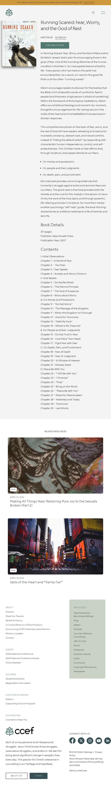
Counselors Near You (16, 719)
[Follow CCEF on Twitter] (81, 740)
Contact (10, 637)
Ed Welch (60, 37)
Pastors (9, 699)
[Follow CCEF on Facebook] (72, 740)
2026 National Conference (19, 654)
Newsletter (79, 671)
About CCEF (16, 776)
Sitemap (88, 752)
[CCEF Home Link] (22, 12)
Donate (38, 776)
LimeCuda (81, 770)
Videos (77, 624)
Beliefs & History (14, 620)
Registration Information (18, 683)
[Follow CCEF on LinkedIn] (107, 740)
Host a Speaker (13, 662)
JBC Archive (80, 641)
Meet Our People (15, 616)
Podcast (78, 629)
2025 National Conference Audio (22, 658)
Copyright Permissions (85, 667)
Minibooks (79, 649)
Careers (10, 611)
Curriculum (79, 662)
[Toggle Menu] (103, 12)
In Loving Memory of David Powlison (24, 624)
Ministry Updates (14, 633)
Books (77, 645)
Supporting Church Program (20, 703)
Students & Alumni (15, 678)
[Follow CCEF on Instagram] (90, 740)
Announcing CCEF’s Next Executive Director (28, 629)
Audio (77, 658)
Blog (76, 620)
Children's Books (82, 654)
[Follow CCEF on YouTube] (98, 740)
